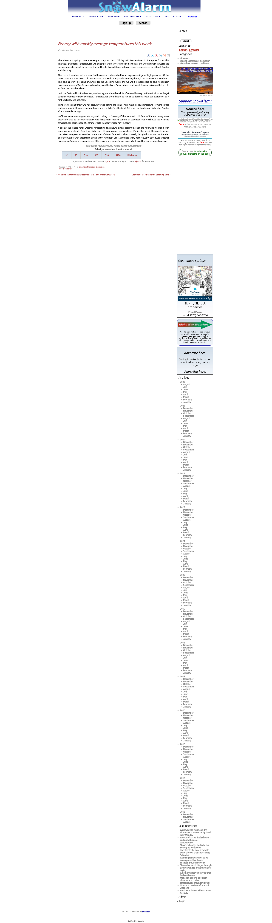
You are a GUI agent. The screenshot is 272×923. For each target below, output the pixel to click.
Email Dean (195, 312)
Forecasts (78, 16)
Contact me (187, 151)
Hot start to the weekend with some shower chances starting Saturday (195, 852)
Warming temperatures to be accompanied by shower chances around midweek (194, 860)
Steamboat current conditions (194, 63)
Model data (152, 16)
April (185, 394)
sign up (138, 161)
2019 (182, 609)
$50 (107, 155)
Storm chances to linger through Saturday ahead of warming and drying (196, 868)
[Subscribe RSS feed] (183, 50)
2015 (182, 744)
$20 (96, 155)
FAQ (167, 16)
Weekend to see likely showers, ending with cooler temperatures (195, 840)
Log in (182, 901)
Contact (178, 16)
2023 (182, 473)
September (188, 416)
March (186, 397)
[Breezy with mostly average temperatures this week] (169, 55)
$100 (118, 155)
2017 (182, 676)
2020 (182, 575)
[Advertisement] (114, 33)
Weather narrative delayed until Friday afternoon (195, 874)
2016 (182, 710)
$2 (66, 155)
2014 (182, 778)
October (187, 413)
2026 (182, 382)
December (188, 408)
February (187, 399)
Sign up (126, 22)
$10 (86, 155)
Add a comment (65, 169)
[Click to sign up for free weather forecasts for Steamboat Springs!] (195, 79)
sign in (107, 161)
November (188, 410)
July (185, 387)
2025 (182, 405)
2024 (182, 439)
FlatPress (146, 912)
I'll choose (132, 155)
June (185, 389)
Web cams (113, 16)
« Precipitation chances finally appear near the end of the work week (85, 175)
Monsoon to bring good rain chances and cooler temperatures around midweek (195, 880)
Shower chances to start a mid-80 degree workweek (195, 846)
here (181, 124)
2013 (182, 812)
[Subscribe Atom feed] (194, 50)
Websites (192, 16)
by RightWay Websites (136, 921)
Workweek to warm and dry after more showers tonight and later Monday (195, 832)
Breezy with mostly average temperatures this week (104, 44)
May (185, 392)
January (187, 402)
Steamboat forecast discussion (92, 167)
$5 (76, 155)
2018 (182, 642)
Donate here (195, 111)
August (186, 384)
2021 (182, 541)
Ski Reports (95, 16)
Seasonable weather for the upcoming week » (151, 175)
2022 (182, 507)
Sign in (143, 22)
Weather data (131, 16)
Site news (185, 58)
